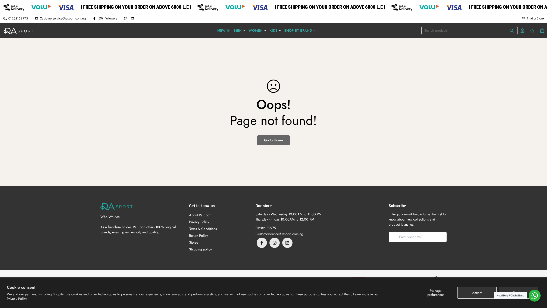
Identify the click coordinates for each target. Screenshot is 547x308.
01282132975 (266, 227)
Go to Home (273, 140)
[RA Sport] (18, 30)
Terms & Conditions (203, 228)
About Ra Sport (200, 215)
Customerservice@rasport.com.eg (279, 233)
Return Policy (198, 235)
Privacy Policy (17, 298)
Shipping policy (200, 249)
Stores (193, 242)
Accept (477, 292)
